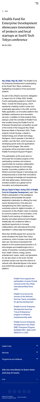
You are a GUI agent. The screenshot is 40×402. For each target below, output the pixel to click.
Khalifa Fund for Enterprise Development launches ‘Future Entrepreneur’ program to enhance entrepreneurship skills (24, 312)
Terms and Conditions (22, 397)
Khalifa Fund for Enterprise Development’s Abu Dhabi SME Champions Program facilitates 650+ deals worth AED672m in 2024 (25, 327)
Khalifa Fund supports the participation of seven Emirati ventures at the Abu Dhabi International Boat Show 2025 (25, 284)
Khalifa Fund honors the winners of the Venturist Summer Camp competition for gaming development (25, 297)
